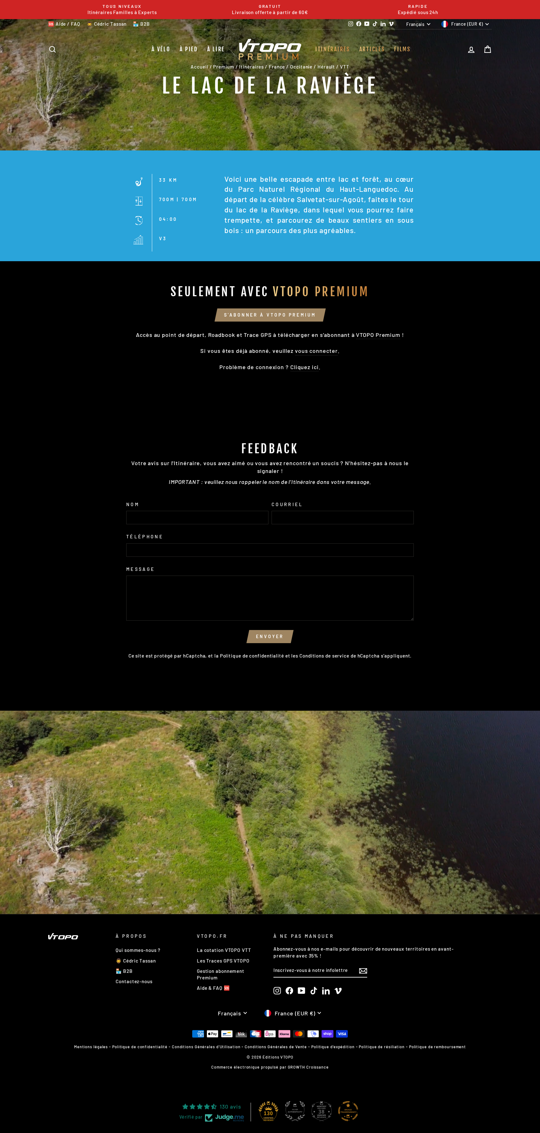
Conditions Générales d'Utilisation (206, 1046)
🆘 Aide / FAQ (64, 24)
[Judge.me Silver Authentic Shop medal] (295, 1111)
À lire (216, 49)
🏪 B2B (141, 24)
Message (140, 569)
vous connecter (316, 350)
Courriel (287, 504)
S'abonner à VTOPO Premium (270, 315)
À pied (189, 49)
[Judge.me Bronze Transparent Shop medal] (348, 1111)
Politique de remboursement (437, 1046)
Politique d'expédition (333, 1046)
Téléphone (144, 536)
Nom (132, 504)
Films (402, 49)
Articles (372, 49)
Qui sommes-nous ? (138, 950)
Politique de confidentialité (252, 655)
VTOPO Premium (378, 334)
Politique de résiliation (382, 1046)
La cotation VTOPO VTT (224, 950)
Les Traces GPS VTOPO (223, 960)
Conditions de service (324, 655)
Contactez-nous (134, 981)
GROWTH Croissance (308, 1066)
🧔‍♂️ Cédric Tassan (107, 24)
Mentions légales (91, 1046)
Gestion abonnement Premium (220, 974)
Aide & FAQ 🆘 (213, 988)
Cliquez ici (304, 366)
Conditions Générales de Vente (276, 1046)
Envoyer (270, 636)
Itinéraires (332, 49)
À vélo (161, 49)
